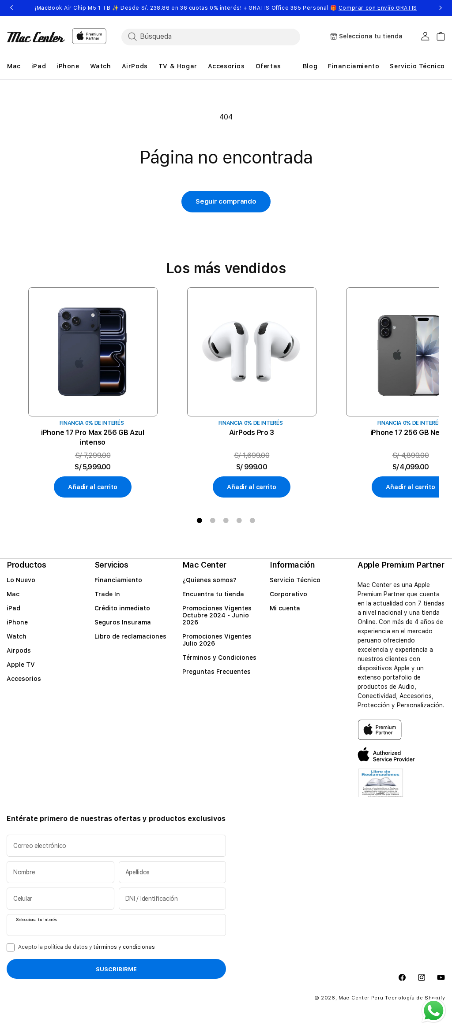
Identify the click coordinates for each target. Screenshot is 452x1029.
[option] (92, 392)
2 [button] (212, 520)
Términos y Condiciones (219, 657)
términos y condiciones (124, 947)
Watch (16, 636)
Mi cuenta (285, 608)
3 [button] (226, 520)
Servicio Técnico (295, 579)
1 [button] (199, 520)
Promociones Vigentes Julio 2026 (217, 640)
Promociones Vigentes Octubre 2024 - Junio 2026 (217, 615)
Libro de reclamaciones (130, 636)
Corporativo (288, 594)
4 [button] (239, 520)
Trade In (107, 594)
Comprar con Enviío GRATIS (378, 8)
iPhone (17, 622)
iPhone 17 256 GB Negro (410, 432)
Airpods (19, 650)
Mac (13, 594)
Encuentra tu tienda (213, 594)
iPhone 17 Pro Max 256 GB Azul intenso (92, 437)
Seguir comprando (226, 201)
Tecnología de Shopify (415, 998)
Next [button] (440, 8)
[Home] (36, 37)
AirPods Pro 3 (251, 432)
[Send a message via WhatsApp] (434, 1011)
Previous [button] (11, 8)
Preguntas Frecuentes (216, 671)
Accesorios (24, 678)
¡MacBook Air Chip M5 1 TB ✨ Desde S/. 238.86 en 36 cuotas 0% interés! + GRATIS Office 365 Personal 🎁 (226, 8)
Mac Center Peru (361, 998)
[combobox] (218, 37)
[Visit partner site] (381, 788)
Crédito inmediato (122, 608)
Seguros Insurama (122, 622)
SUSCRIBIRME (116, 969)
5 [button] (252, 520)
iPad (13, 608)
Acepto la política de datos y (86, 947)
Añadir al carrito (92, 486)
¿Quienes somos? (209, 579)
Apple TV (21, 664)
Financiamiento (118, 579)
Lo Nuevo (21, 579)
